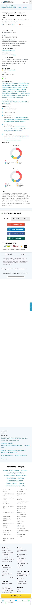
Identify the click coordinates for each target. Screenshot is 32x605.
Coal (3, 83)
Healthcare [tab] (21, 478)
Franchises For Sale (22, 581)
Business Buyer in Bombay (17, 196)
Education (12, 95)
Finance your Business (7, 552)
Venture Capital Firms (7, 590)
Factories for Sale (7, 534)
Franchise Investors (22, 583)
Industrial (23, 89)
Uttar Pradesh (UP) (15, 101)
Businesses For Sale (7, 567)
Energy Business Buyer (17, 201)
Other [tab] (23, 486)
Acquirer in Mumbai (7, 205)
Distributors (20, 519)
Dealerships (20, 521)
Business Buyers (6, 585)
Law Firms (19, 567)
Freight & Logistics (7, 87)
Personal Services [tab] (9, 475)
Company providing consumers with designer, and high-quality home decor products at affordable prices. (16, 128)
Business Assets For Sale (8, 577)
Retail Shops (5, 95)
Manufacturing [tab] (11, 473)
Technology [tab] (24, 470)
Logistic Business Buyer (16, 200)
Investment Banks (21, 554)
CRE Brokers (20, 561)
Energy (18, 89)
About (18, 589)
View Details (11, 70)
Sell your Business (6, 550)
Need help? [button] (30, 307)
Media (23, 95)
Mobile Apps (12, 89)
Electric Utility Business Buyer (9, 193)
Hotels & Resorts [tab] (11, 478)
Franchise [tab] (21, 483)
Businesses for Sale (8, 523)
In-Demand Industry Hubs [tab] (13, 486)
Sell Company (6, 516)
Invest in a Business (7, 557)
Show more (3, 458)
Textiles (10, 97)
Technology (17, 91)
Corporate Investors (7, 588)
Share (24, 254)
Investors (19, 523)
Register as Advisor (7, 561)
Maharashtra (5, 101)
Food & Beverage (25, 93)
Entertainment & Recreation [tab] (15, 480)
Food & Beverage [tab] (14, 470)
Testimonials (20, 591)
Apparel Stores (17, 87)
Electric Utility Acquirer (15, 195)
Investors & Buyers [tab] (11, 483)
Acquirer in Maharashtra (17, 198)
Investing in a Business (8, 50)
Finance (4, 91)
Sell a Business (21, 528)
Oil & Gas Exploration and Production (15, 83)
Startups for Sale (21, 506)
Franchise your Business (8, 559)
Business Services (18, 97)
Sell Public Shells (21, 516)
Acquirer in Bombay (24, 203)
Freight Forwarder (23, 85)
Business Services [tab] (21, 475)
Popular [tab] (5, 470)
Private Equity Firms (7, 592)
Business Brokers (21, 558)
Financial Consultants (22, 563)
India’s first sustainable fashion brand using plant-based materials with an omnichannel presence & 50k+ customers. (17, 119)
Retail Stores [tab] (20, 473)
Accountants (20, 565)
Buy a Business (6, 554)
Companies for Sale (8, 512)
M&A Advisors (20, 526)
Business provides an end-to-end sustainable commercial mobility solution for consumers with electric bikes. (16, 138)
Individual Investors (7, 583)
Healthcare (10, 91)
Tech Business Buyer (12, 203)
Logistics (18, 95)
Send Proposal (16, 596)
